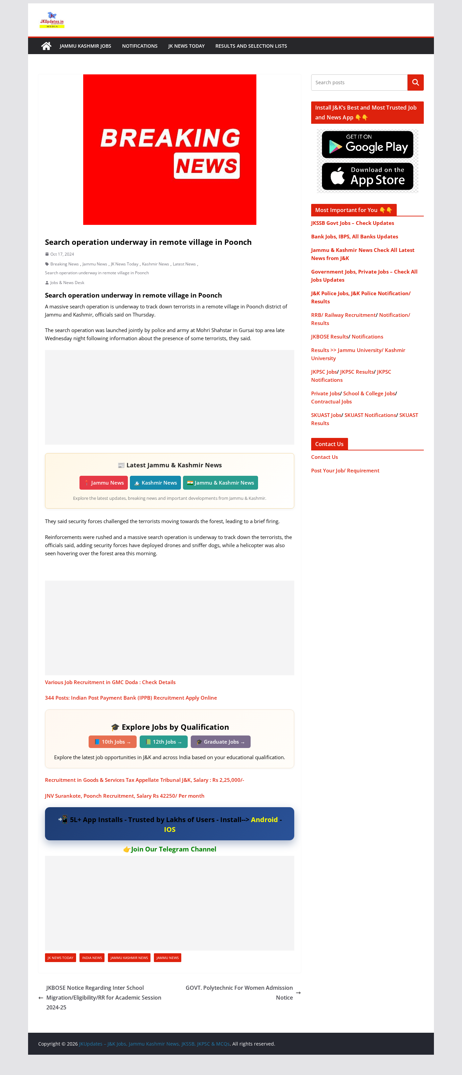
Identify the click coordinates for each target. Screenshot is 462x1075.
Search (416, 82)
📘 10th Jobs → (112, 741)
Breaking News (64, 264)
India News (92, 957)
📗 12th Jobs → (163, 741)
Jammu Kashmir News (129, 957)
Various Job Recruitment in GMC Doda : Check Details (110, 682)
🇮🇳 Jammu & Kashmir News (220, 482)
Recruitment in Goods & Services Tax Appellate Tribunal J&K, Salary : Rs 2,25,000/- (144, 779)
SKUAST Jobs (326, 415)
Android (264, 819)
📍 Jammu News (104, 482)
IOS (170, 829)
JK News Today (186, 46)
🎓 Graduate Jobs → (220, 741)
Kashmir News (155, 264)
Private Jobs (325, 393)
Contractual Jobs (331, 401)
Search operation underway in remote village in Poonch (97, 273)
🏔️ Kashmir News (155, 482)
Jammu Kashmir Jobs (85, 46)
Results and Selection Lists (251, 46)
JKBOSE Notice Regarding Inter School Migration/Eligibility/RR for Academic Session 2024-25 (103, 997)
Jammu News (95, 264)
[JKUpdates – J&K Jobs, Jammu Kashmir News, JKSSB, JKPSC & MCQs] (46, 46)
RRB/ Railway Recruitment (343, 314)
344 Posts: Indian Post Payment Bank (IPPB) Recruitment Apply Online (131, 697)
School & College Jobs (369, 393)
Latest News (184, 264)
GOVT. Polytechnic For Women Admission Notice (239, 992)
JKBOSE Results (329, 336)
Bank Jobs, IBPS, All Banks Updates (354, 236)
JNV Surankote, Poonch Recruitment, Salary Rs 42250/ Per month (125, 795)
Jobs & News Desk (67, 282)
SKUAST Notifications (370, 415)
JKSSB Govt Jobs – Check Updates (352, 222)
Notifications (140, 46)
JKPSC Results (357, 371)
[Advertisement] (169, 397)
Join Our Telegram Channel (173, 849)
